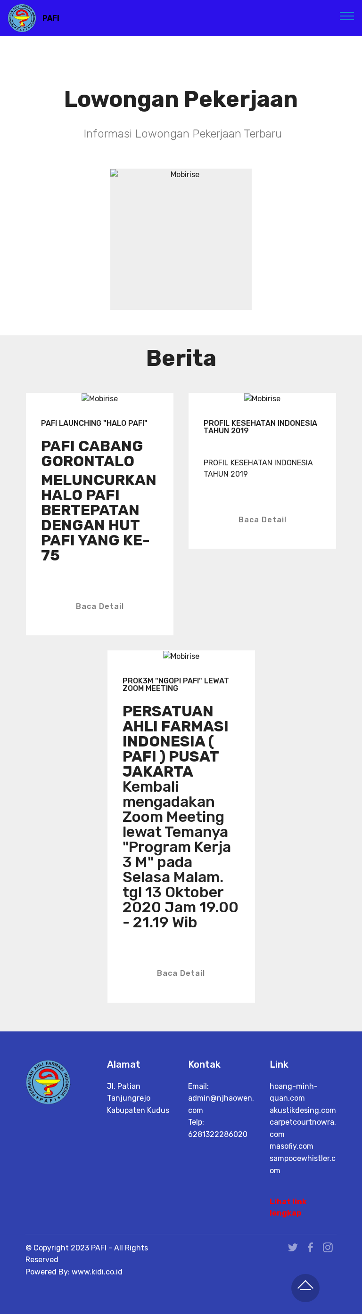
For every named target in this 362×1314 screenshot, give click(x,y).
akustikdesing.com (303, 1110)
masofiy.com (291, 1146)
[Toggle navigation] (347, 15)
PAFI (50, 18)
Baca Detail (100, 606)
